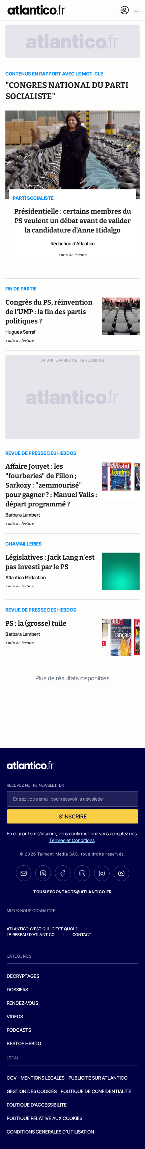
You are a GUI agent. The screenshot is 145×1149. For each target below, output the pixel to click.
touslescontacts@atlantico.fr (72, 891)
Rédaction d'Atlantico (73, 243)
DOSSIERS (17, 989)
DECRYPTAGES (23, 976)
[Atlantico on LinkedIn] (82, 873)
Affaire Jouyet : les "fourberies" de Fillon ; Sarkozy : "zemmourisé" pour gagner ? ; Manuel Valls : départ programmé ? (51, 485)
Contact (81, 934)
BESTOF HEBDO (24, 1043)
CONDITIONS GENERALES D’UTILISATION (50, 1132)
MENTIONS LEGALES (42, 1078)
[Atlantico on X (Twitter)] (43, 873)
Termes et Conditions (72, 840)
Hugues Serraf (20, 332)
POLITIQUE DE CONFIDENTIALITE (96, 1091)
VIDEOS (15, 1016)
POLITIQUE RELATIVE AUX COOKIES (44, 1118)
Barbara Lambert (22, 515)
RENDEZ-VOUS (22, 1003)
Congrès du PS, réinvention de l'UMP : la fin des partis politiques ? (48, 311)
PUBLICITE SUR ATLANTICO (97, 1078)
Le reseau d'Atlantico (31, 934)
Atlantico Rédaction (25, 577)
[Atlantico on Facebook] (62, 873)
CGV (12, 1078)
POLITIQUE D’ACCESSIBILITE (37, 1105)
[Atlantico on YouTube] (121, 873)
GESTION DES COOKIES (32, 1091)
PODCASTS (19, 1030)
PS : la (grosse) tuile (35, 623)
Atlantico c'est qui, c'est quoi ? (42, 928)
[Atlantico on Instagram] (102, 873)
